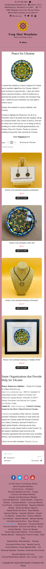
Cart (39, 547)
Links (41, 557)
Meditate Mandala (36, 518)
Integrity (39, 513)
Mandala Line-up (31, 441)
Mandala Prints (12, 541)
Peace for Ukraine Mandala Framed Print (22, 360)
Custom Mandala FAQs (27, 547)
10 (8, 142)
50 (15, 142)
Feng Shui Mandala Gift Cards (19, 492)
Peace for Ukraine (9, 524)
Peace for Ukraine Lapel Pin (21, 243)
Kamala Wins (21, 516)
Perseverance (22, 524)
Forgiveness (38, 500)
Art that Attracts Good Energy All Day (23, 484)
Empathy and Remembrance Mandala (23, 497)
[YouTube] (32, 477)
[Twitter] (28, 15)
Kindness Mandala (34, 516)
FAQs (42, 535)
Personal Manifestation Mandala (14, 557)
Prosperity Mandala (36, 524)
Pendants (35, 541)
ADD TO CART (22, 198)
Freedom (6, 502)
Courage (35, 492)
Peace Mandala (33, 521)
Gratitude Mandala (21, 505)
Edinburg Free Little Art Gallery (27, 535)
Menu (24, 42)
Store (28, 557)
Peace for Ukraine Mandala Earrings (22, 190)
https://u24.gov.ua (18, 406)
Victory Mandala (35, 532)
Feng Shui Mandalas (23, 34)
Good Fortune (7, 505)
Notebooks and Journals (35, 550)
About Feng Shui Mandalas (23, 486)
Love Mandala (8, 518)
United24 (5, 414)
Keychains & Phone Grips (15, 544)
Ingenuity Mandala (11, 513)
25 (12, 142)
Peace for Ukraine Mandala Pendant (21, 300)
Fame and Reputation (11, 500)
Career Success (17, 489)
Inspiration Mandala (26, 513)
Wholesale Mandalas (8, 550)
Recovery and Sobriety (28, 526)
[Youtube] (35, 15)
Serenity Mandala (14, 529)
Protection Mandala (10, 526)
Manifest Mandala (21, 518)
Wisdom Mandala (7, 535)
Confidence (29, 489)
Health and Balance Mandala (27, 508)
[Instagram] (32, 15)
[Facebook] (25, 15)
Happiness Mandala (36, 505)
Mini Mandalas (24, 541)
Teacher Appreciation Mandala (16, 532)
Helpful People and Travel (17, 510)
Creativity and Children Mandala (23, 494)
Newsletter (21, 550)
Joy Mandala (9, 516)
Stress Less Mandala (30, 529)
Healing (11, 508)
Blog (23, 538)
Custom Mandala (11, 547)
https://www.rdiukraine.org (12, 392)
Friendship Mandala (19, 502)
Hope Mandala (33, 510)
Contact (34, 557)
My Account (17, 16)
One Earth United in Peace (16, 521)
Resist (40, 526)
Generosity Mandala (35, 502)
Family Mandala (27, 500)
